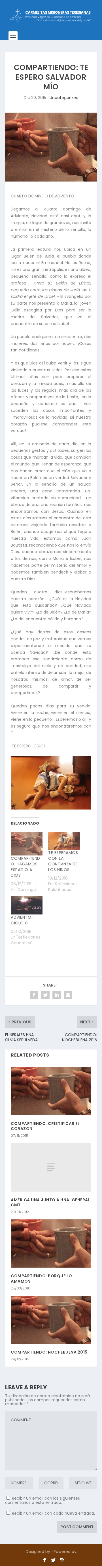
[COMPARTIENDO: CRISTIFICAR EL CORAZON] (51, 1091)
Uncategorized (64, 97)
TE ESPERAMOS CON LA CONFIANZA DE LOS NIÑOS (63, 861)
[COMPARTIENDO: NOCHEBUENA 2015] (51, 1320)
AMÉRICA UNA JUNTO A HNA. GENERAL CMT (50, 1202)
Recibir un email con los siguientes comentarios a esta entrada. (42, 1500)
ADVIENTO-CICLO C (22, 920)
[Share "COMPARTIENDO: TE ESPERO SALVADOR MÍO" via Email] (68, 995)
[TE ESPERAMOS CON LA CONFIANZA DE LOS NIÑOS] (64, 841)
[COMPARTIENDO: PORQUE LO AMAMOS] (51, 1243)
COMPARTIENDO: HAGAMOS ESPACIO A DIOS (25, 866)
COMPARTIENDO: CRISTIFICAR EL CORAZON (45, 1126)
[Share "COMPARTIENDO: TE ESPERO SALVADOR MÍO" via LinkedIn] (56, 995)
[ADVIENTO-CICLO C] (26, 905)
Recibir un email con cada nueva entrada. (53, 1513)
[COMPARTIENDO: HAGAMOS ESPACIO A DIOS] (26, 843)
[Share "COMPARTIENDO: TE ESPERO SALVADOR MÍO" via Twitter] (45, 995)
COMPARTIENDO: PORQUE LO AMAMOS (41, 1278)
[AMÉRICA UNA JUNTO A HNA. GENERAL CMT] (51, 1167)
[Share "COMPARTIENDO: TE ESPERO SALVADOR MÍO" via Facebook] (34, 995)
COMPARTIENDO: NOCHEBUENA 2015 (49, 1352)
